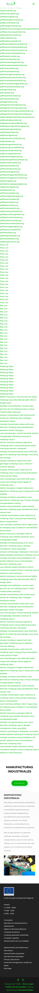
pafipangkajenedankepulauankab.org (17, 117)
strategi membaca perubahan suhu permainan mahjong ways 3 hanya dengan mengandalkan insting (19, 500)
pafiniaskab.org (7, 93)
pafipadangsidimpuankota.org (14, 160)
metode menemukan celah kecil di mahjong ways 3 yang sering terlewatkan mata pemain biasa (18, 473)
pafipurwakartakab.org (10, 163)
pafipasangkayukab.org (10, 120)
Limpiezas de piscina (12, 932)
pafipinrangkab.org (8, 135)
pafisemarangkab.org (9, 172)
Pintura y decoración (12, 959)
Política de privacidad (16, 987)
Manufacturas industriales (14, 956)
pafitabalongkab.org (9, 202)
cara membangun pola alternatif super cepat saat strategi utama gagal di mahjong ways (17, 482)
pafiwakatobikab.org (9, 239)
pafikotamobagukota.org (11, 156)
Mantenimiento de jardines (14, 953)
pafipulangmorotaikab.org (12, 147)
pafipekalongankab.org (10, 129)
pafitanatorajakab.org (9, 208)
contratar (19, 783)
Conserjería (8, 920)
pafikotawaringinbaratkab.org (13, 47)
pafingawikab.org (8, 90)
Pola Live (4, 245)
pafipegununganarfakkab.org (13, 123)
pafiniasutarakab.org (9, 99)
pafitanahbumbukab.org (11, 211)
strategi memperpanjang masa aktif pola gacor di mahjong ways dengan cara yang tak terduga (19, 454)
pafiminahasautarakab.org (12, 87)
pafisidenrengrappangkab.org (13, 184)
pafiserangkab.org (8, 181)
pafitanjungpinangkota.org (12, 74)
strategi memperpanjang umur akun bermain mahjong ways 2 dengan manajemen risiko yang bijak (16, 546)
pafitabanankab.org (9, 205)
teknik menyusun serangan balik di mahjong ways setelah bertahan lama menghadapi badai (17, 537)
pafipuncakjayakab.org (10, 153)
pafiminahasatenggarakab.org (13, 84)
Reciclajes (8, 968)
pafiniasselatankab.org (10, 96)
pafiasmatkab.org (8, 11)
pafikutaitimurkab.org (10, 56)
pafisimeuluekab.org (9, 193)
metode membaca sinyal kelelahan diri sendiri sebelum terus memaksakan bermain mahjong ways (17, 561)
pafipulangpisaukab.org (11, 144)
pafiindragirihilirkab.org (10, 26)
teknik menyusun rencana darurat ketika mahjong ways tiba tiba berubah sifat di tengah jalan (18, 400)
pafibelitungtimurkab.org (11, 20)
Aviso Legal (27, 984)
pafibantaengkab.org (9, 14)
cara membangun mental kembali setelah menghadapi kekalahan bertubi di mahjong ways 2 (19, 436)
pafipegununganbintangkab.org (14, 126)
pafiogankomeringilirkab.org (13, 105)
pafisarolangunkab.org (10, 169)
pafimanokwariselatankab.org (13, 65)
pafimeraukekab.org (9, 68)
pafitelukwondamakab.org (12, 223)
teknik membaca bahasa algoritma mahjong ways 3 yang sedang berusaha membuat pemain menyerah (18, 445)
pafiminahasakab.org (9, 71)
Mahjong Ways (6, 366)
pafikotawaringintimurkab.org (13, 50)
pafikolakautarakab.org (10, 41)
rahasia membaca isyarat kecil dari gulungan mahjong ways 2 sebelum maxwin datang (16, 464)
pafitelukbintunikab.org (10, 220)
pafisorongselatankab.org (11, 196)
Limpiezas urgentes (11, 938)
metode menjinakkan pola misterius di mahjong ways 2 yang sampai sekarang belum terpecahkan (18, 518)
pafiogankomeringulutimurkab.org (16, 114)
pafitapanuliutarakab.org (11, 217)
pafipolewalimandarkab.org (12, 138)
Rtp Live (3, 305)
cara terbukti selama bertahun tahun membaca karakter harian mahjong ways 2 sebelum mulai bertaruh (19, 570)
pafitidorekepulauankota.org (13, 77)
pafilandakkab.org (8, 38)
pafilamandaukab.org (10, 59)
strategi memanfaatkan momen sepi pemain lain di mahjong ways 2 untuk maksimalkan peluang (17, 409)
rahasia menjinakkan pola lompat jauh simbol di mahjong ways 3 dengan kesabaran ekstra (17, 418)
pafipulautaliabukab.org (11, 150)
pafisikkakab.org (7, 190)
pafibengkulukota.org (10, 242)
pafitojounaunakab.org (10, 230)
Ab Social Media (25, 990)
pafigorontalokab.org (9, 23)
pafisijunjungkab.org (9, 187)
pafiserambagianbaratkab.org (13, 175)
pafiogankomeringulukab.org (13, 108)
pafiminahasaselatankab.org (13, 80)
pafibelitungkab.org (9, 17)
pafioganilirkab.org (8, 102)
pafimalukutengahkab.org (12, 62)
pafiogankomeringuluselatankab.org (16, 111)
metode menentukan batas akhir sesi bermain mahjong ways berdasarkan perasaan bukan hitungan (17, 427)
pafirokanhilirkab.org (9, 166)
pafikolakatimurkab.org (10, 35)
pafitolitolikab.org (8, 233)
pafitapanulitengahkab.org (12, 214)
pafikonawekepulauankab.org (13, 44)
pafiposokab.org (7, 141)
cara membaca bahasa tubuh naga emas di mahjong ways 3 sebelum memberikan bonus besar (19, 527)
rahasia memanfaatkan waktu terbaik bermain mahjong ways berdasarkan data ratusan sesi (19, 509)
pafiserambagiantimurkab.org (13, 178)
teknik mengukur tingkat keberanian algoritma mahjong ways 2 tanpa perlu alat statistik (19, 491)
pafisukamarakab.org (9, 199)
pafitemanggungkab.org (11, 226)
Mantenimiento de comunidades (16, 941)
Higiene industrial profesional (15, 929)
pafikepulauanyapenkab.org (13, 32)
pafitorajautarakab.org (10, 236)
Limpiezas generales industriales (16, 935)
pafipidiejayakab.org (9, 132)
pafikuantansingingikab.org (12, 53)
